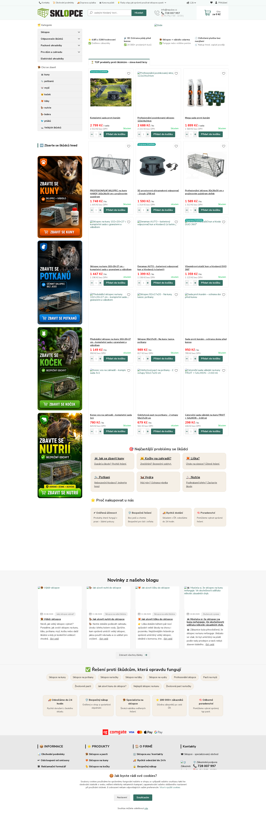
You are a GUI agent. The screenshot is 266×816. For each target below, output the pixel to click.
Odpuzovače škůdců (52, 38)
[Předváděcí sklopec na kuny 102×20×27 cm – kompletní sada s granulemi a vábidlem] (111, 313)
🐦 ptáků (46, 121)
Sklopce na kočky (109, 677)
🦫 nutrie (46, 107)
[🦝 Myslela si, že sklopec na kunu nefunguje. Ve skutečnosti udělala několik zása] (206, 597)
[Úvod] (61, 13)
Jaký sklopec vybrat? (65, 614)
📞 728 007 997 (170, 13)
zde (146, 808)
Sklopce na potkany (83, 677)
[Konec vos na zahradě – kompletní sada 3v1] (111, 389)
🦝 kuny (45, 74)
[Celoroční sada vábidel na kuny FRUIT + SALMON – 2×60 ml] (206, 389)
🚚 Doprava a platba (86, 2)
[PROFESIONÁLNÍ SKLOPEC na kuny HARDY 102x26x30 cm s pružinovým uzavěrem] (111, 165)
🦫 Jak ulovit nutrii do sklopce (107, 619)
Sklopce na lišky (133, 677)
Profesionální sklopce (185, 677)
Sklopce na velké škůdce (115, 614)
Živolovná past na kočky (178, 686)
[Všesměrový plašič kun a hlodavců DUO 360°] (206, 241)
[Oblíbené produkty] (211, 3)
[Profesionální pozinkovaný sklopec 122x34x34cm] (158, 92)
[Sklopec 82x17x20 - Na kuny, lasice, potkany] (158, 313)
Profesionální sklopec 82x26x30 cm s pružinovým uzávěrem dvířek (204, 192)
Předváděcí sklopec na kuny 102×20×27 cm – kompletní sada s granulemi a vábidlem (110, 342)
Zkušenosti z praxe (211, 614)
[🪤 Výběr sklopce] (60, 597)
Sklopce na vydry (158, 677)
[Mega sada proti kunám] (206, 92)
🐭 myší (45, 87)
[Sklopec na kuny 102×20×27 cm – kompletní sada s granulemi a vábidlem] (111, 241)
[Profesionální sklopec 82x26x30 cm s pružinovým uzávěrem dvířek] (206, 165)
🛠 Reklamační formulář (52, 766)
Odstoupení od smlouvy (55, 760)
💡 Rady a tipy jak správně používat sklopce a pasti (140, 2)
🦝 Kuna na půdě (106, 2)
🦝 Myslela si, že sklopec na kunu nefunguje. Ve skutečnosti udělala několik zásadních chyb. (205, 622)
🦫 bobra (46, 114)
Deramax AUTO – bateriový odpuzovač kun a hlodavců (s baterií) (157, 268)
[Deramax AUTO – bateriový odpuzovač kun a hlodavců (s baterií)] (158, 241)
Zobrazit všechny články (131, 655)
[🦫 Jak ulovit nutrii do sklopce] (109, 597)
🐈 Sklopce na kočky (97, 766)
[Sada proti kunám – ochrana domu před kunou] (206, 313)
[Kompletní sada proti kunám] (111, 92)
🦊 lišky (45, 101)
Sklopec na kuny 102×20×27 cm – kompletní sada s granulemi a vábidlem (110, 268)
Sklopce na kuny (57, 677)
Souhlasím (143, 797)
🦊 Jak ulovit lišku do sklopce (155, 619)
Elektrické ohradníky (52, 58)
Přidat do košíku (115, 134)
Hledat (139, 12)
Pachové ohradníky (51, 45)
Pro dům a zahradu (51, 52)
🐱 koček (46, 94)
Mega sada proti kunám (197, 117)
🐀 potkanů (47, 81)
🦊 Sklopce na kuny (96, 760)
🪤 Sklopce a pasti (96, 754)
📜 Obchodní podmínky (63, 2)
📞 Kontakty (44, 2)
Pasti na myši (210, 677)
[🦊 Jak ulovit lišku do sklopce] (157, 597)
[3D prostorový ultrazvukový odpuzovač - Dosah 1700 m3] (158, 165)
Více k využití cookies (170, 787)
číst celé (54, 638)
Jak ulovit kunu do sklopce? (112, 686)
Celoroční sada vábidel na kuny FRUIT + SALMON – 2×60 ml (205, 416)
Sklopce (45, 32)
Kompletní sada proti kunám (105, 117)
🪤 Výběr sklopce (50, 619)
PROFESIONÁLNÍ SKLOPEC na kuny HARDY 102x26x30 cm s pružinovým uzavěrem (108, 193)
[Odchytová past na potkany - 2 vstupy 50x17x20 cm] (158, 389)
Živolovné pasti (83, 686)
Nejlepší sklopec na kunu (146, 686)
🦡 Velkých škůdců (51, 127)
